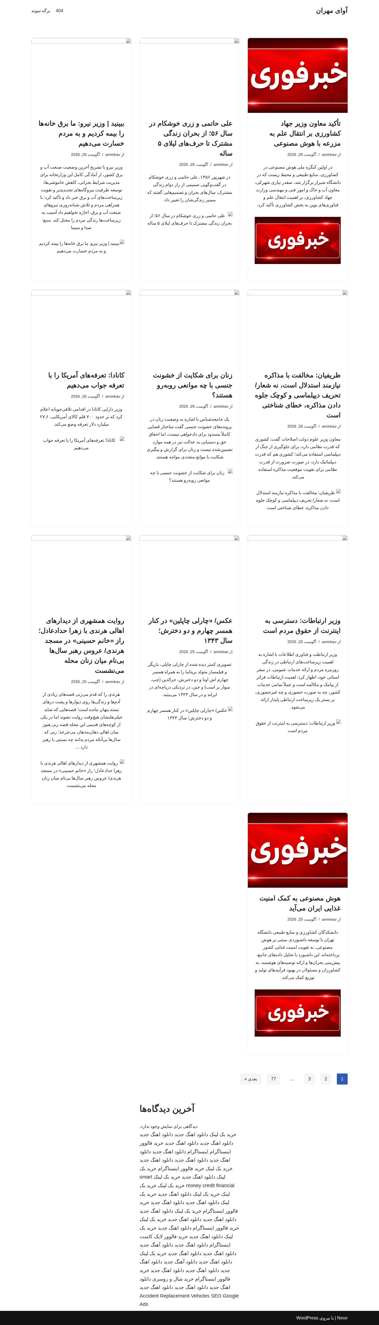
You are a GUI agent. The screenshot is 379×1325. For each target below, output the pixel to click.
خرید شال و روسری (173, 1279)
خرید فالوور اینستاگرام (181, 1168)
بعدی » (250, 1079)
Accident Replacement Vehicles (174, 1296)
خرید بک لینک (222, 1134)
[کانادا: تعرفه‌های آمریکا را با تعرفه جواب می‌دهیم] (81, 327)
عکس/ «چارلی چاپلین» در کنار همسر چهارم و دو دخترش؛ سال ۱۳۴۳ (191, 630)
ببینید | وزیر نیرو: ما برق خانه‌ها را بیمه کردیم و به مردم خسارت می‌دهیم (81, 133)
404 (59, 10)
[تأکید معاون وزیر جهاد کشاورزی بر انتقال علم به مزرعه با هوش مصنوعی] (298, 75)
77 (273, 1079)
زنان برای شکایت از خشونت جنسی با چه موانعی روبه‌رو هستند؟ (193, 385)
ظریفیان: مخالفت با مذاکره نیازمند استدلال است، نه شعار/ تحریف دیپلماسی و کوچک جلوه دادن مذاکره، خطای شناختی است (298, 395)
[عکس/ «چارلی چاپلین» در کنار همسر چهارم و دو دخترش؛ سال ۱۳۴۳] (189, 572)
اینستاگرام (197, 1151)
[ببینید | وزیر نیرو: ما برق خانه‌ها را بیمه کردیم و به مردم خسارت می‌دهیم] (81, 75)
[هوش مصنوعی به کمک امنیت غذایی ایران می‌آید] (298, 850)
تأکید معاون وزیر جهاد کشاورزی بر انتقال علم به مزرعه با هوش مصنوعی (305, 133)
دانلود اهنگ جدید (191, 1134)
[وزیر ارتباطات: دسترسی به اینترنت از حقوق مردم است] (298, 572)
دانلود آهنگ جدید (156, 1245)
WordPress (307, 1318)
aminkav (329, 154)
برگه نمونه (40, 10)
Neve (342, 1318)
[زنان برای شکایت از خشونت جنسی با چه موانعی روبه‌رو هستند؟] (189, 327)
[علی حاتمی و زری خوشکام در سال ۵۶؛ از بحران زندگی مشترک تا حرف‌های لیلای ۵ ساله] (189, 75)
